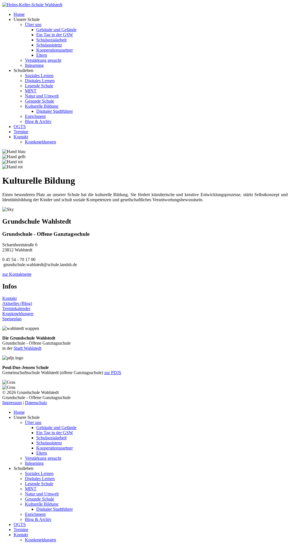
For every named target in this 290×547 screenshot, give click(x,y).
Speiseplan (12, 318)
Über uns (33, 24)
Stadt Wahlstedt (27, 348)
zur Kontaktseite (16, 274)
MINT (31, 90)
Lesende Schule (39, 85)
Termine (21, 131)
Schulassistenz (49, 45)
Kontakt (21, 136)
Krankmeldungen (40, 141)
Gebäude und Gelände (56, 29)
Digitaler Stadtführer (54, 111)
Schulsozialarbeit (51, 39)
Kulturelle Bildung (41, 106)
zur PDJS (112, 372)
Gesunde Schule (39, 101)
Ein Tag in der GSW (54, 34)
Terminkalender (16, 308)
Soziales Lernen (39, 75)
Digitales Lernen (40, 80)
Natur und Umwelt (42, 96)
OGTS (20, 126)
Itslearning (34, 65)
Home (19, 14)
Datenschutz (36, 402)
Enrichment (35, 116)
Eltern (41, 55)
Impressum (12, 402)
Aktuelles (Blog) (17, 303)
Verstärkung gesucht (43, 60)
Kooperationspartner (54, 50)
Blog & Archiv (38, 121)
